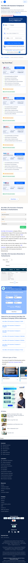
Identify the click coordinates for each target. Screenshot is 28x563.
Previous (11, 282)
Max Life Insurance (4, 273)
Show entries (6, 260)
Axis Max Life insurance (7, 231)
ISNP (2, 505)
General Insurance (6, 445)
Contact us (3, 507)
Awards (2, 490)
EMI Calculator (4, 467)
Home (2, 57)
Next (17, 282)
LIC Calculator (4, 469)
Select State (3, 216)
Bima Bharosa (6, 537)
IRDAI (2, 537)
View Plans (14, 311)
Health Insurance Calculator (7, 473)
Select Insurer (3, 212)
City (23, 269)
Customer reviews (5, 486)
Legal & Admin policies (6, 504)
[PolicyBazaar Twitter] (12, 532)
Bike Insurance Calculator (6, 478)
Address (11, 269)
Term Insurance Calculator (6, 465)
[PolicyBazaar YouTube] (18, 532)
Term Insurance (6, 378)
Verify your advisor (5, 509)
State (17, 269)
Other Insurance (6, 454)
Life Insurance (6, 57)
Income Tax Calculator (5, 464)
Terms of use (15, 50)
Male (6, 25)
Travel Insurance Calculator (7, 475)
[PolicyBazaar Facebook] (9, 532)
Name (4, 269)
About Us (3, 498)
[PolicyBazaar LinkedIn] (15, 532)
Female (12, 25)
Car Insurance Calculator (6, 476)
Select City (3, 221)
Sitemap (2, 500)
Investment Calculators (7, 460)
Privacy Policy (9, 50)
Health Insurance (6, 452)
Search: (7, 265)
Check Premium (19, 67)
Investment (5, 450)
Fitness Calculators (7, 462)
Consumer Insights (5, 492)
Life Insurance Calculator (6, 471)
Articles (2, 485)
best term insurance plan (15, 362)
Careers (2, 502)
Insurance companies (5, 488)
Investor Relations (5, 511)
